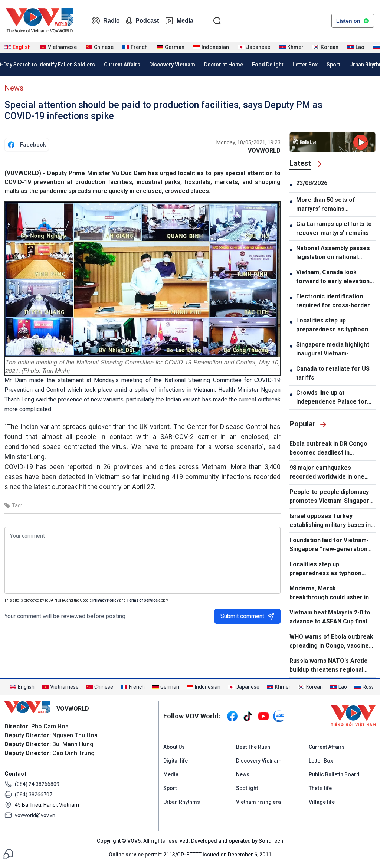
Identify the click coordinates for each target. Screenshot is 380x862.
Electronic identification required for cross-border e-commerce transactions (333, 301)
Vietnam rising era (258, 802)
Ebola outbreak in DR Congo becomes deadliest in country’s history (328, 448)
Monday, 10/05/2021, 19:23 (248, 142)
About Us (174, 747)
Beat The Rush (253, 747)
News (13, 87)
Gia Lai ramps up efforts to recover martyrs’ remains (334, 228)
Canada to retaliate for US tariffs (333, 373)
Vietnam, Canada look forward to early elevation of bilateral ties (333, 277)
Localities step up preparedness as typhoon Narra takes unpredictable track (333, 325)
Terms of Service (142, 600)
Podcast (147, 20)
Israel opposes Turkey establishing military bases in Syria (330, 521)
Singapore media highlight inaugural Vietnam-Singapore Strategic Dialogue (332, 349)
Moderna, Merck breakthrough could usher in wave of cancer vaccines (329, 593)
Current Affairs (122, 65)
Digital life (175, 761)
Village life (322, 802)
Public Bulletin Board (334, 774)
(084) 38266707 (33, 794)
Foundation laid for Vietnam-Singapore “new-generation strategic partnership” (329, 545)
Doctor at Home (223, 65)
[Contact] (8, 853)
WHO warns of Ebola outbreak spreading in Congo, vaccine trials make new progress (331, 641)
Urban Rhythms (181, 802)
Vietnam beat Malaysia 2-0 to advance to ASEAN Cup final (329, 617)
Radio (111, 20)
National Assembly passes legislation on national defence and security (333, 253)
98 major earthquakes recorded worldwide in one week (326, 472)
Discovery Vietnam (172, 65)
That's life (320, 788)
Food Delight (268, 65)
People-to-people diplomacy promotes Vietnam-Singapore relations (331, 496)
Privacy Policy (105, 600)
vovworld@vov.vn (35, 815)
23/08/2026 (311, 183)
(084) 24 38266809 (37, 784)
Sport (333, 65)
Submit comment (242, 616)
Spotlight (247, 788)
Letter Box (305, 65)
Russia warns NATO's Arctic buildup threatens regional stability (328, 665)
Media (185, 20)
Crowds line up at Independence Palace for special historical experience (331, 397)
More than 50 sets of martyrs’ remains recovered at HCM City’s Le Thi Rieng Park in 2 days (334, 204)
